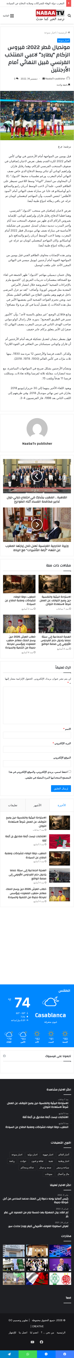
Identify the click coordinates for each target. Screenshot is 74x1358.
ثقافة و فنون (37, 1161)
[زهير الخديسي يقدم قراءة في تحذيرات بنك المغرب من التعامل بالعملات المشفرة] (37, 1251)
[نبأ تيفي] (50, 15)
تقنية (51, 1161)
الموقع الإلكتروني (62, 757)
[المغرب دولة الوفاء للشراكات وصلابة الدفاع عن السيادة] (19, 584)
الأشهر (37, 805)
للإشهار (12, 1332)
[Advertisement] (37, 947)
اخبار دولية (32, 1154)
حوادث (23, 1161)
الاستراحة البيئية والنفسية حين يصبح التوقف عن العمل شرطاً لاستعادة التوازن (55, 600)
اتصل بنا (23, 1332)
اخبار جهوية (48, 1154)
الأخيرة (62, 805)
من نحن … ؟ (47, 1332)
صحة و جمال (45, 1167)
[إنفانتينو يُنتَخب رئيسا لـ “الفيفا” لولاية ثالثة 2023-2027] (60, 1264)
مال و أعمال (63, 1174)
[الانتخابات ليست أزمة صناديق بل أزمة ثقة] (59, 841)
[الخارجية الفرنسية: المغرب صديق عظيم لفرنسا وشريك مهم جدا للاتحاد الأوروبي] (37, 1278)
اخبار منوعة (50, 32)
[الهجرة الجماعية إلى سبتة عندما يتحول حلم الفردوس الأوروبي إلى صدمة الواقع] (55, 624)
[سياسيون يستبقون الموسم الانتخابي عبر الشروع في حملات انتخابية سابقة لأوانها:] (14, 1278)
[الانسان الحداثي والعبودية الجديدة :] (60, 1251)
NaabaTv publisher (55, 78)
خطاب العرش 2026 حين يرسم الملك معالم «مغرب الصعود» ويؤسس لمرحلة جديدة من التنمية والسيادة (20, 642)
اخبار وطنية (63, 1161)
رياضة (12, 1161)
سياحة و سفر (63, 1167)
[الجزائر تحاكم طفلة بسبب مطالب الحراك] (14, 1264)
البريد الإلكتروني (62, 743)
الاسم (67, 728)
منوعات (48, 1174)
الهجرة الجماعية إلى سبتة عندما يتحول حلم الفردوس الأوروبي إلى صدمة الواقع (56, 640)
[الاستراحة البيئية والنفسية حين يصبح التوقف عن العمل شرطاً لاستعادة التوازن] (55, 584)
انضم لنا (34, 1332)
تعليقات (12, 805)
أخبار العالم (63, 1154)
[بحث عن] (69, 16)
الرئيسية (63, 32)
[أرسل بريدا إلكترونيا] (44, 78)
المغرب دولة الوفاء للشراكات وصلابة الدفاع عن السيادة (35, 3)
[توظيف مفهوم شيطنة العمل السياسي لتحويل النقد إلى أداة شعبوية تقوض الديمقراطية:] (37, 1264)
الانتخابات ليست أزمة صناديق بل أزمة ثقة (25, 838)
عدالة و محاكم (27, 1167)
